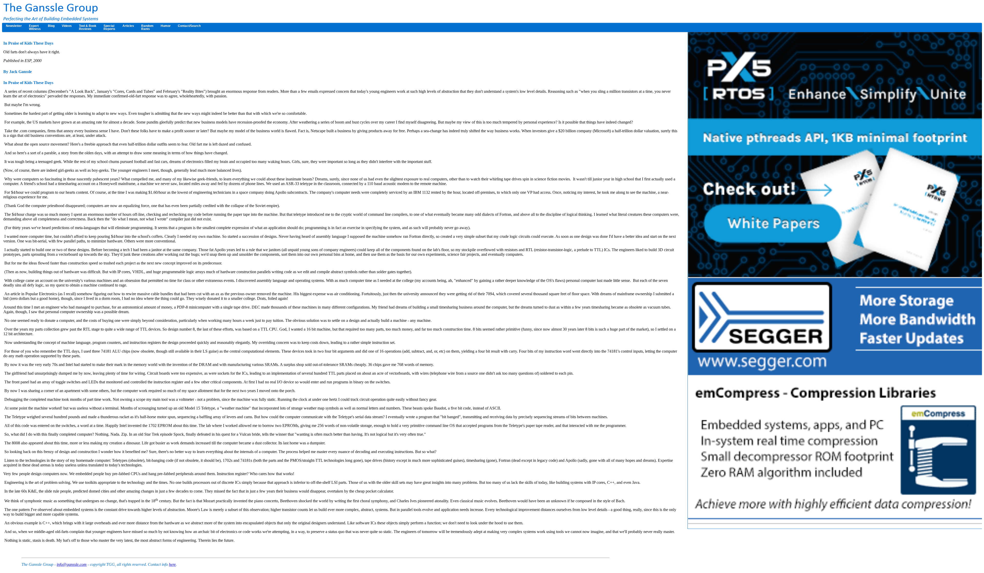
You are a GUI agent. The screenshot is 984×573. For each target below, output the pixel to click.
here (172, 564)
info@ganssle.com (72, 564)
